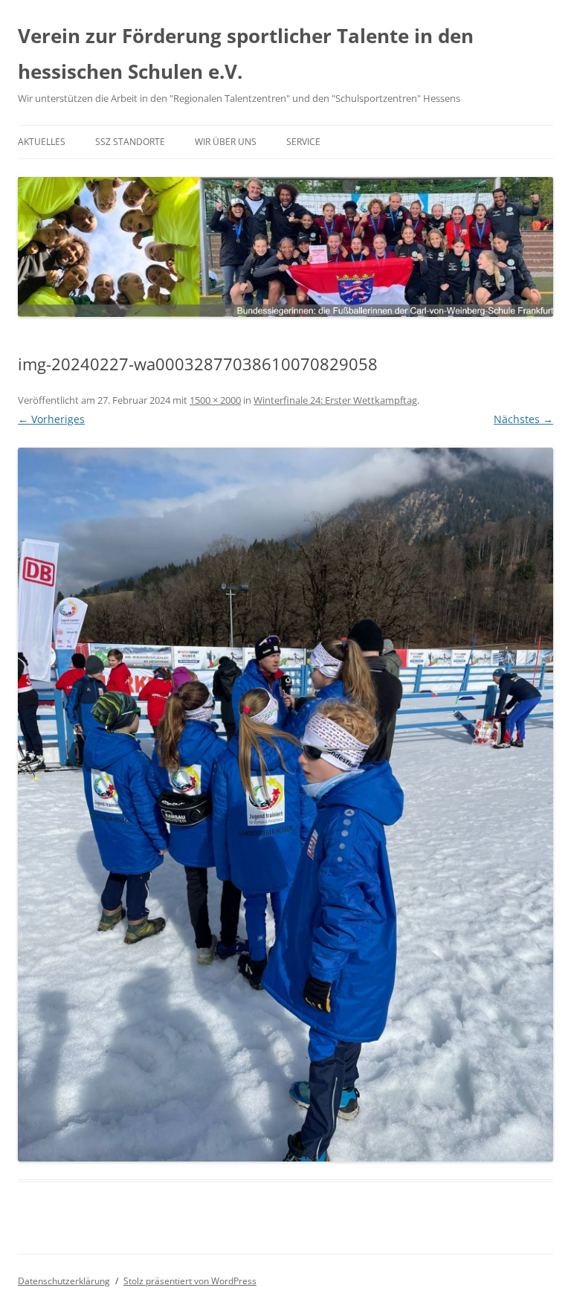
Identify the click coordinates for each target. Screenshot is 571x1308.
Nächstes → (523, 419)
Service (303, 141)
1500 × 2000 (215, 400)
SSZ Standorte (130, 141)
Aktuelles (41, 141)
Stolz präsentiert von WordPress (190, 1281)
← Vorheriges (51, 419)
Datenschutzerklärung (64, 1281)
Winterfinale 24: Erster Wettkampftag (335, 400)
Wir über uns (226, 141)
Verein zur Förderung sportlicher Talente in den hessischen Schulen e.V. (246, 53)
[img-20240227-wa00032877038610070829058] (285, 805)
